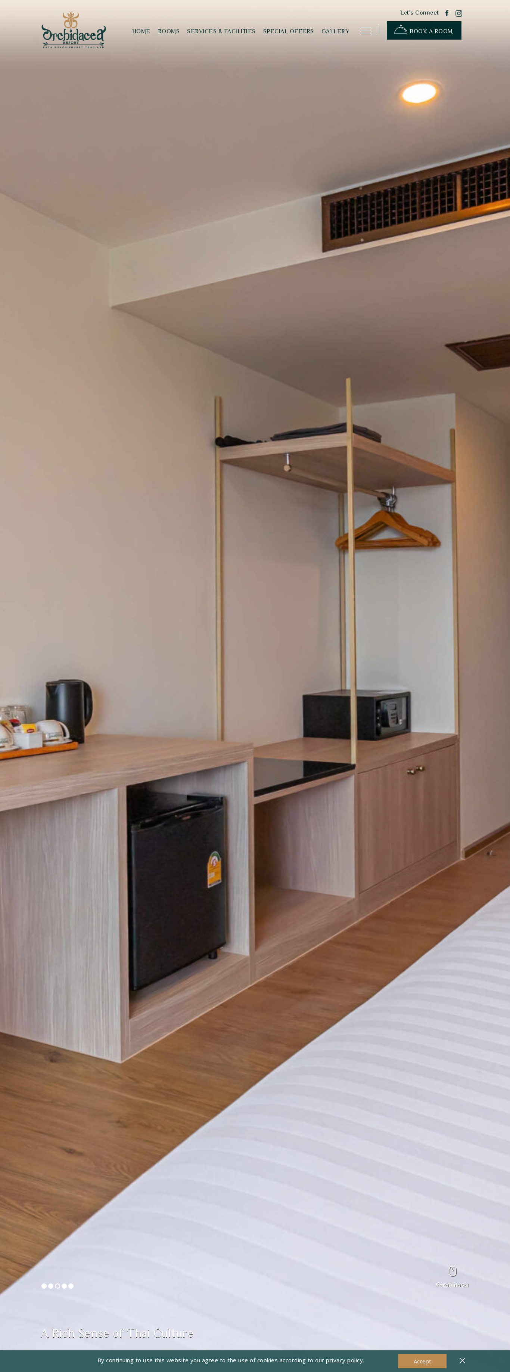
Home (141, 31)
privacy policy (344, 1360)
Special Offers (288, 31)
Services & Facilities (221, 31)
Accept (422, 1361)
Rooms (169, 31)
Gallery (335, 31)
